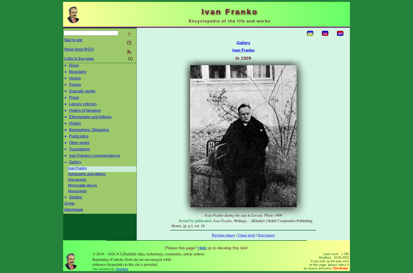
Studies (75, 197)
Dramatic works (82, 91)
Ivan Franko (77, 168)
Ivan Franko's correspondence (94, 156)
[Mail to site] (129, 42)
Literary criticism (83, 104)
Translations (79, 149)
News (74, 65)
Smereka (122, 269)
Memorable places (82, 185)
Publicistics (78, 136)
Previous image (223, 234)
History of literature (85, 110)
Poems (75, 85)
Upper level (246, 234)
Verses (75, 78)
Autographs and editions (87, 174)
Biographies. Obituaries (89, 130)
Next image (266, 234)
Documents (77, 180)
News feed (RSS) (79, 49)
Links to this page (79, 59)
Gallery (75, 162)
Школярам (73, 210)
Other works (79, 143)
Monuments (77, 191)
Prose (74, 98)
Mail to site (73, 40)
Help (202, 248)
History (75, 123)
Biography (78, 72)
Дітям (69, 203)
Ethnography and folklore (90, 117)
